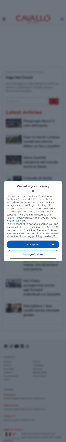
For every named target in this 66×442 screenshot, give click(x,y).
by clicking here (16, 220)
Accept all (33, 244)
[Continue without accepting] (33, 191)
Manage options (33, 254)
